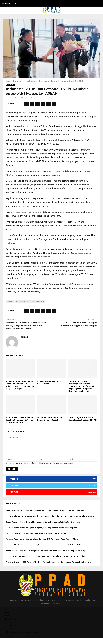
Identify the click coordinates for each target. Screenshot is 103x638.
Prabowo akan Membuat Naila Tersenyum (22, 631)
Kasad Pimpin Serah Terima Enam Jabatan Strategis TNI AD (82, 418)
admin (10, 97)
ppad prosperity (38, 302)
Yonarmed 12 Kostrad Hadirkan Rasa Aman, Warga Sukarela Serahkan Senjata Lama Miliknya (26, 325)
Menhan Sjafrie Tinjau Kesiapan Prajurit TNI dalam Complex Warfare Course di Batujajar (45, 510)
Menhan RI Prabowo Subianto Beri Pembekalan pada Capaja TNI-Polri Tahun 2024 (19, 420)
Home (7, 612)
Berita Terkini (10, 85)
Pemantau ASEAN (22, 302)
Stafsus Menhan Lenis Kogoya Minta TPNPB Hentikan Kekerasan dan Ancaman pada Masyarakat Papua (20, 385)
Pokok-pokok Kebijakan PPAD (16, 628)
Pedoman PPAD (11, 622)
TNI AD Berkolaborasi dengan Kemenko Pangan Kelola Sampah (79, 324)
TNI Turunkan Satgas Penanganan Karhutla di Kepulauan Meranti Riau (37, 533)
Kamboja (10, 302)
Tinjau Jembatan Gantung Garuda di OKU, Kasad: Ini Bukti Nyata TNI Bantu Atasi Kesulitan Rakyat (50, 516)
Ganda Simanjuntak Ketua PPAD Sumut (49, 382)
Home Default (10, 618)
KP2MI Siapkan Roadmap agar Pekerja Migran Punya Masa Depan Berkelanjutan (41, 527)
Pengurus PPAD (11, 625)
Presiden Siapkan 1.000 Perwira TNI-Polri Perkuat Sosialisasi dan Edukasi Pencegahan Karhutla (48, 561)
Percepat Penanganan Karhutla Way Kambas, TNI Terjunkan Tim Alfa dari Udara (42, 539)
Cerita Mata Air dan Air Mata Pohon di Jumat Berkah (50, 418)
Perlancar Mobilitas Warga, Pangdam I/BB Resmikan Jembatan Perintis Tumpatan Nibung (45, 550)
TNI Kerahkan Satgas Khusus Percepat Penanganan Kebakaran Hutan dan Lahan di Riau (45, 556)
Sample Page (10, 635)
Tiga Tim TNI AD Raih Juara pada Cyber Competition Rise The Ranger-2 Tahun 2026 (43, 544)
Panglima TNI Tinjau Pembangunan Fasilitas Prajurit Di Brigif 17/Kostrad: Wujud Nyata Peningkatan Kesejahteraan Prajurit (81, 386)
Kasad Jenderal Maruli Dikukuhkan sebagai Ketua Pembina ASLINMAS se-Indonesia (43, 521)
